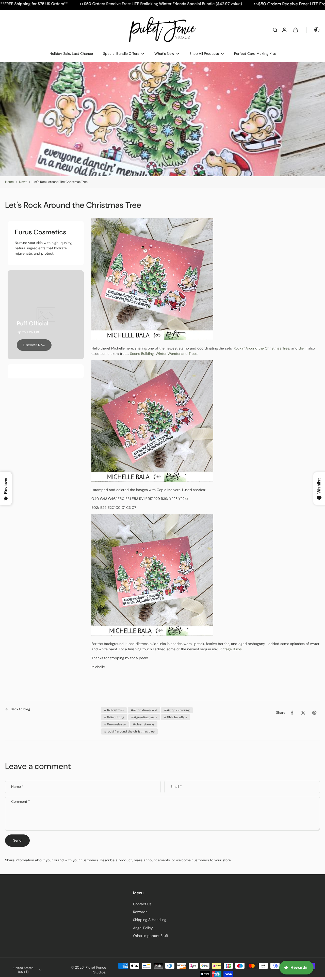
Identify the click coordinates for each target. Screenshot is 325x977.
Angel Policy (143, 928)
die (301, 348)
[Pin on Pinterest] (314, 712)
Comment (20, 801)
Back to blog (20, 709)
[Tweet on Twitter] (303, 712)
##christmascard (144, 710)
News (23, 182)
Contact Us (142, 904)
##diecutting (114, 717)
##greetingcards (144, 717)
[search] (275, 30)
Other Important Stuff (150, 935)
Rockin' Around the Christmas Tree (261, 348)
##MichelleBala (175, 717)
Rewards (140, 912)
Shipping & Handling (149, 919)
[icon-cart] (295, 30)
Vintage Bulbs (230, 649)
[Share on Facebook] (292, 712)
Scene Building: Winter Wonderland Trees (164, 353)
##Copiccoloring (177, 710)
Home (9, 182)
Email (176, 786)
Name (17, 786)
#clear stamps (143, 724)
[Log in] (284, 30)
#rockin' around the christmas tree (129, 731)
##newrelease (115, 724)
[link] (34, 345)
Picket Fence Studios (96, 969)
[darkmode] (313, 30)
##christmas (114, 710)
